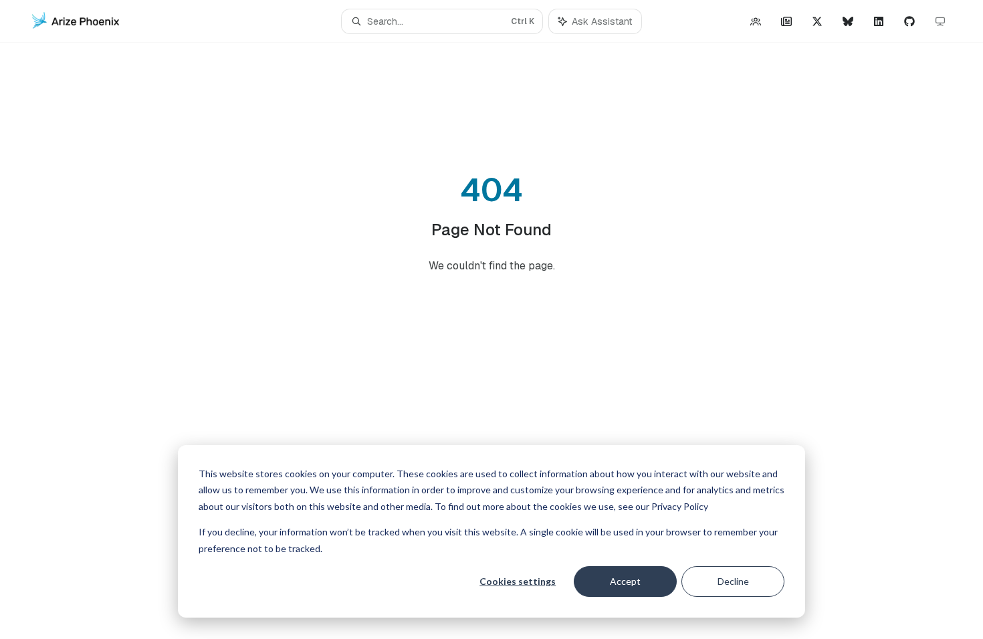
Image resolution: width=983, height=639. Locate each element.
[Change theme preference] (940, 21)
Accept (625, 581)
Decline (733, 581)
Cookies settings (517, 581)
